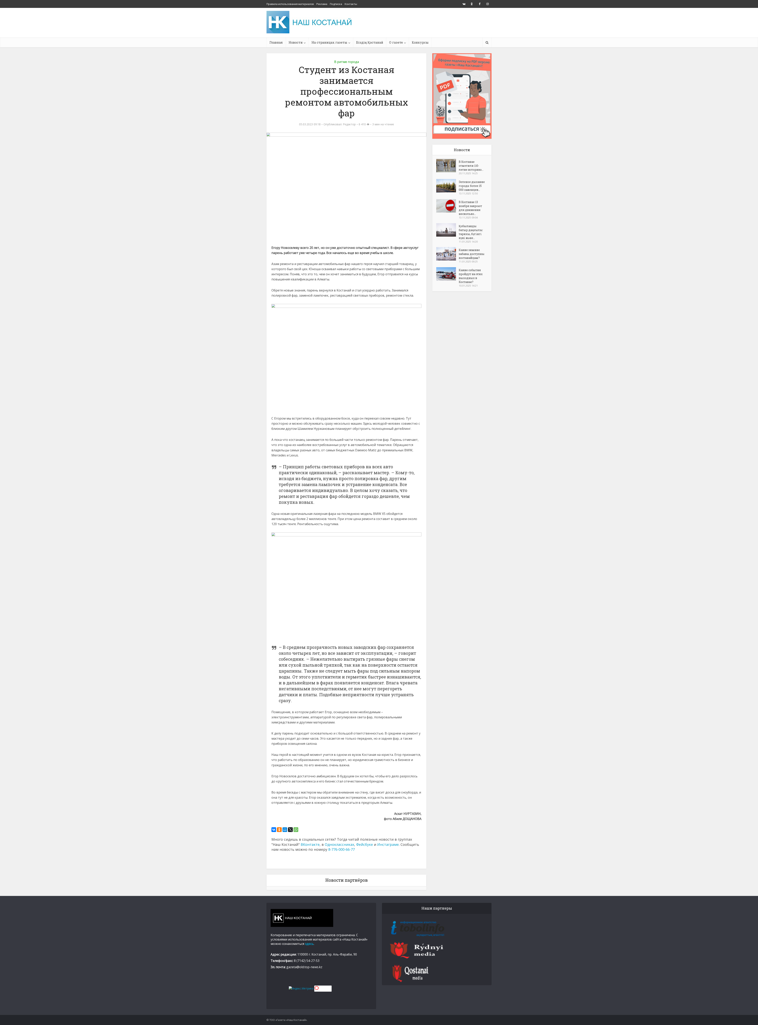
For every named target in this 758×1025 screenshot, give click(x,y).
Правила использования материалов (290, 4)
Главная (276, 42)
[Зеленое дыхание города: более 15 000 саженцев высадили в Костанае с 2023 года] (447, 185)
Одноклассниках (339, 844)
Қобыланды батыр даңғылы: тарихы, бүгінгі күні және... (471, 232)
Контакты (351, 4)
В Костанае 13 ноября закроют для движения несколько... (470, 208)
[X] (290, 829)
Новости (296, 42)
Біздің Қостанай (369, 42)
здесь (309, 944)
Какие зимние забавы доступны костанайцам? (471, 254)
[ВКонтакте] (273, 829)
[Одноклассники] (279, 829)
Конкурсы (420, 42)
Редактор (349, 124)
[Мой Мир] (284, 829)
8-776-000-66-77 (341, 849)
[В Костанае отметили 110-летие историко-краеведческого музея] (447, 165)
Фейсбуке (364, 844)
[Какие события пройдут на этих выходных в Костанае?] (447, 274)
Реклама (321, 4)
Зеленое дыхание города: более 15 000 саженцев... (472, 186)
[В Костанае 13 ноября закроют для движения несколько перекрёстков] (447, 206)
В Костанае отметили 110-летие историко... (471, 165)
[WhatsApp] (296, 829)
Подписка (336, 4)
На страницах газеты (329, 42)
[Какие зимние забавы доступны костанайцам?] (447, 253)
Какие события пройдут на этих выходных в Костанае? (471, 276)
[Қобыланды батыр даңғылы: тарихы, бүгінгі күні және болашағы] (447, 230)
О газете (396, 42)
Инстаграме (388, 844)
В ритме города (346, 62)
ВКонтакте (310, 844)
